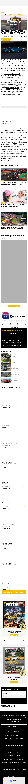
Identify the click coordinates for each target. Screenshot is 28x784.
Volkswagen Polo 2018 (7, 442)
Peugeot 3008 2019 (6, 421)
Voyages (23, 762)
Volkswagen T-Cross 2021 (8, 563)
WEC (2, 180)
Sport (23, 766)
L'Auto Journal (9, 755)
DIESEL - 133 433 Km (6, 425)
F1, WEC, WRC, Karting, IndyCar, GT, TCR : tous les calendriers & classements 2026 (13, 183)
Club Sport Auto (14, 722)
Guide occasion (21, 715)
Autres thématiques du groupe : (11, 762)
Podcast (23, 717)
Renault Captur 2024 (6, 482)
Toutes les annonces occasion (14, 592)
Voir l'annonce (6, 407)
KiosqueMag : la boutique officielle (14, 745)
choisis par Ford (16, 79)
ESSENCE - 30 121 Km (6, 587)
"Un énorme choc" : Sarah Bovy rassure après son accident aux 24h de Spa (12, 205)
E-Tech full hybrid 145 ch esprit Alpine (10, 402)
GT (7, 12)
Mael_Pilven (24, 36)
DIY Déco (21, 772)
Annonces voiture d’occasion (12, 749)
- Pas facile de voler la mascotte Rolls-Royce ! (12, 345)
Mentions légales (18, 735)
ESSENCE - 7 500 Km (6, 546)
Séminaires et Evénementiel (9, 769)
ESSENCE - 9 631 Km (6, 526)
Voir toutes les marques (14, 306)
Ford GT (19, 94)
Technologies (22, 769)
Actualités (11, 713)
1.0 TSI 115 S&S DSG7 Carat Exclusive (10, 443)
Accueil (3, 12)
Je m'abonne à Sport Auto (14, 742)
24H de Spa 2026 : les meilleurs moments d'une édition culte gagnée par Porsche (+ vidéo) (13, 228)
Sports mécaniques (8, 715)
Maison (18, 766)
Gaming (6, 772)
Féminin (4, 766)
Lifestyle (16, 717)
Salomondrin (14, 144)
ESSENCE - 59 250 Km (6, 567)
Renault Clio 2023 (6, 502)
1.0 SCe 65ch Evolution (7, 504)
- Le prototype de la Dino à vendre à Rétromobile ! (13, 344)
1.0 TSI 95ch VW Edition (7, 544)
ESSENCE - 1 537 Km (6, 405)
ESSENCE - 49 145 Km (6, 506)
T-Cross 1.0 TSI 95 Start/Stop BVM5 (9, 463)
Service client (9, 738)
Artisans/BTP (13, 772)
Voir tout (3, 238)
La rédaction (8, 735)
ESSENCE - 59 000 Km (6, 445)
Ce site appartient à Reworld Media (13, 759)
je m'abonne (14, 635)
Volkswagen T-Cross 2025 (8, 543)
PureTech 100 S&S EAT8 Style (8, 524)
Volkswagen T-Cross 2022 (8, 462)
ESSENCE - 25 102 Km (6, 466)
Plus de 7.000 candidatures (8, 68)
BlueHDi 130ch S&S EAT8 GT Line (8, 423)
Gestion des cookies (13, 776)
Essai (18, 713)
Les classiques (6, 717)
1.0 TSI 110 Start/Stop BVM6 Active (9, 564)
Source (3, 160)
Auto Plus (17, 755)
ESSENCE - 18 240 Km (6, 486)
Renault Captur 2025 (6, 401)
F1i (22, 755)
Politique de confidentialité (14, 752)
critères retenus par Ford (12, 87)
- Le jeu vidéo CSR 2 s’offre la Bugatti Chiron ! (12, 342)
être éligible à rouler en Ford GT (12, 73)
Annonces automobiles (14, 719)
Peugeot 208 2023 (6, 523)
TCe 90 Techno (5, 483)
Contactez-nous (18, 738)
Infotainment (11, 766)
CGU (23, 749)
